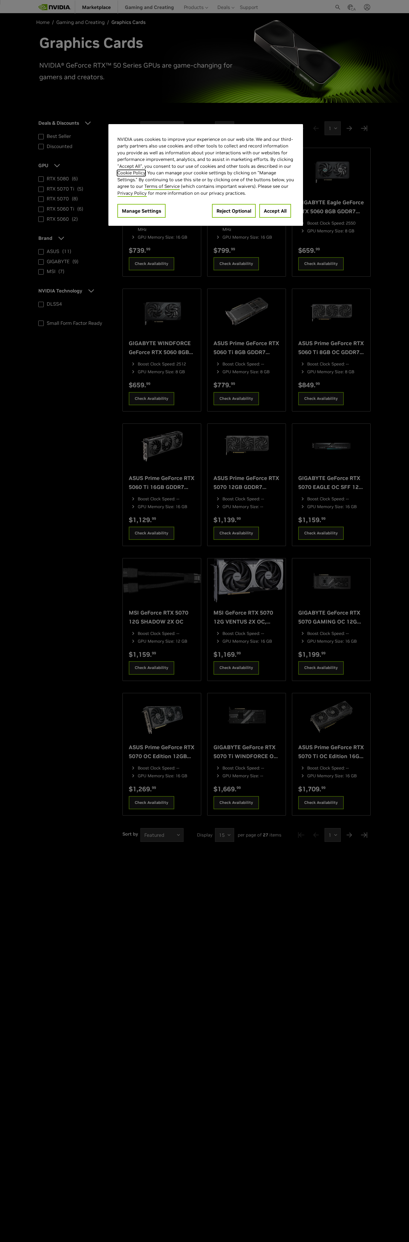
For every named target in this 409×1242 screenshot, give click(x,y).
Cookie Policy (131, 173)
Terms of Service (162, 186)
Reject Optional (233, 211)
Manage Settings (141, 211)
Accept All (275, 211)
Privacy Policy (132, 193)
